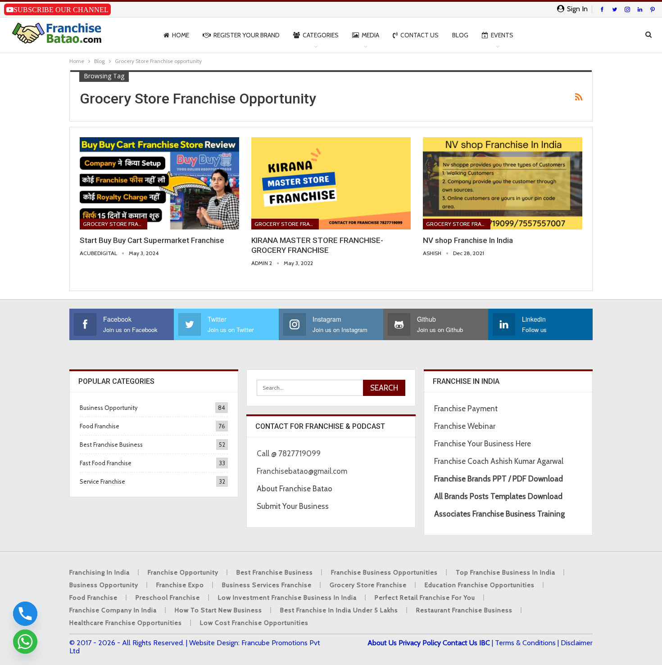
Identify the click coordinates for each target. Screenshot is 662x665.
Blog (460, 35)
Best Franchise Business (111, 444)
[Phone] (25, 614)
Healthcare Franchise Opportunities (125, 623)
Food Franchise (99, 426)
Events (502, 35)
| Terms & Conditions (524, 642)
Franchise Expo (180, 585)
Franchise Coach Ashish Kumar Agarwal (498, 461)
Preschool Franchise (168, 597)
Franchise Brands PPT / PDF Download (498, 478)
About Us (382, 642)
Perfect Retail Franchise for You (425, 597)
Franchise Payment (466, 408)
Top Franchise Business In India (505, 572)
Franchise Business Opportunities (384, 572)
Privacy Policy (420, 642)
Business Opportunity (109, 407)
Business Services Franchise (267, 585)
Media (370, 35)
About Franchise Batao (294, 488)
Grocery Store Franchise (115, 223)
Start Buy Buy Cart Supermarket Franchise (152, 240)
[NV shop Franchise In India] (502, 183)
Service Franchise (102, 481)
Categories (321, 35)
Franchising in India (99, 572)
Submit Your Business (293, 506)
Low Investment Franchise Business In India (287, 597)
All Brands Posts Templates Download (498, 496)
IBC (484, 642)
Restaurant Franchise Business (464, 610)
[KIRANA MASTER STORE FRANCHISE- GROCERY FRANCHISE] (331, 183)
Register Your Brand (246, 35)
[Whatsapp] (25, 641)
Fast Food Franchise (105, 463)
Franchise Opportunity (183, 572)
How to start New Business (218, 610)
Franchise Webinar (464, 426)
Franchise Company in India (113, 610)
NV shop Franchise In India (468, 240)
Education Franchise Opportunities (480, 585)
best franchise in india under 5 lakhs (339, 610)
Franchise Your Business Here (483, 443)
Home (180, 35)
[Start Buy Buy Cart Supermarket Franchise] (159, 183)
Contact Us (419, 35)
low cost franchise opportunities (254, 623)
